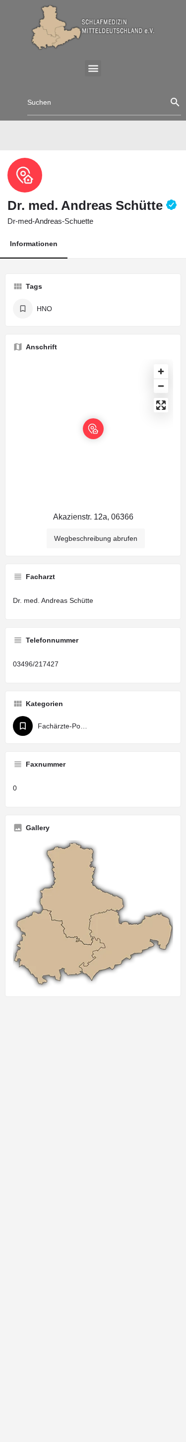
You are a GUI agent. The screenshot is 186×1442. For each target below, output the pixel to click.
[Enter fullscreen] (161, 405)
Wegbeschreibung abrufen (95, 538)
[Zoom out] (161, 386)
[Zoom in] (161, 371)
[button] (93, 68)
